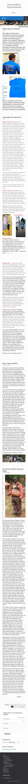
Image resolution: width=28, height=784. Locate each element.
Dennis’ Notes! (6, 772)
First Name (5, 723)
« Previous (7, 704)
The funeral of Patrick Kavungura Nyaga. (13, 470)
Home (4, 755)
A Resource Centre (8, 763)
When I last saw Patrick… (11, 363)
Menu (15, 12)
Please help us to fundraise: (11, 29)
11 (14, 706)
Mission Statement (8, 760)
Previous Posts (6, 742)
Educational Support (8, 766)
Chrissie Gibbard (7, 365)
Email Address (13, 718)
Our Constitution (7, 759)
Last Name (5, 728)
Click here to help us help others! (9, 749)
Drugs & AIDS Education (9, 765)
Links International (7, 778)
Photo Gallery (6, 769)
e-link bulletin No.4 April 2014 (12, 117)
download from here (5, 97)
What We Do (5, 762)
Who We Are (5, 756)
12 (17, 706)
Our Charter (6, 758)
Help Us (5, 767)
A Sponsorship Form (5, 86)
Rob (4, 30)
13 (20, 706)
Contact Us (5, 770)
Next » (23, 706)
